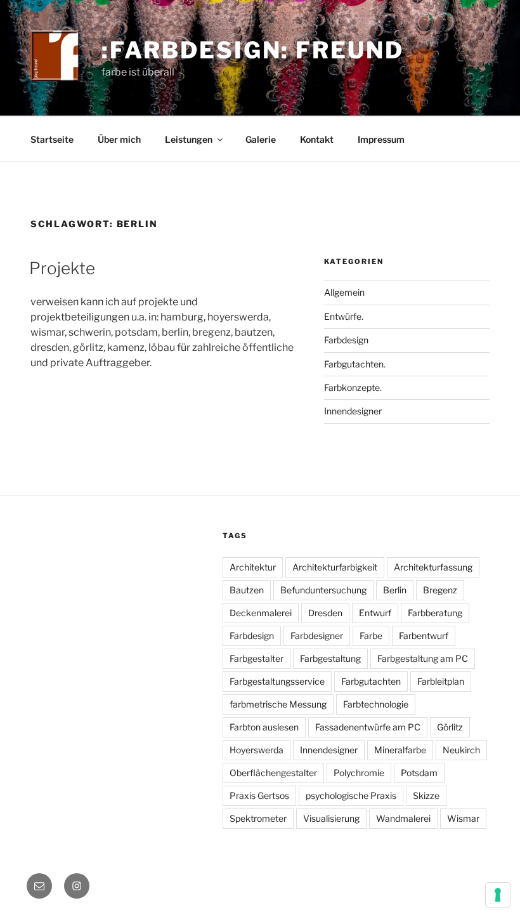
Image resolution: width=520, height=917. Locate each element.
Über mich (119, 139)
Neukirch (461, 749)
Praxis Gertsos (259, 795)
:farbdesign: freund (252, 50)
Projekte (62, 268)
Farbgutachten (371, 681)
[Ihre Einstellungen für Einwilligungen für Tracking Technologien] (498, 895)
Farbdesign (346, 339)
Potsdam (419, 772)
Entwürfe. (343, 316)
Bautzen (247, 589)
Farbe (371, 635)
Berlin (394, 589)
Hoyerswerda (256, 749)
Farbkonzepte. (353, 387)
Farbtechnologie (375, 704)
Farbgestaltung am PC (422, 658)
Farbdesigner (316, 635)
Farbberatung (435, 612)
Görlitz (450, 727)
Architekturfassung (433, 567)
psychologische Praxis (351, 795)
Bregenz (440, 589)
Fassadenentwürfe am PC (367, 727)
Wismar (463, 818)
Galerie (260, 139)
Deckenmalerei (261, 612)
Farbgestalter (256, 658)
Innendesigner (353, 411)
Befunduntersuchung (323, 589)
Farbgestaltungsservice (277, 681)
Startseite (52, 139)
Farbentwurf (423, 635)
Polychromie (359, 772)
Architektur (253, 567)
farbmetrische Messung (278, 704)
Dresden (325, 612)
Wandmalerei (403, 818)
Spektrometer (258, 818)
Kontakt (317, 139)
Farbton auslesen (264, 727)
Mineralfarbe (400, 749)
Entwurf (375, 612)
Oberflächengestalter (273, 772)
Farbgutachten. (355, 364)
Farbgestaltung (330, 658)
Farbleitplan (440, 681)
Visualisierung (331, 818)
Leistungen (188, 139)
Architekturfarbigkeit (334, 567)
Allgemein (344, 292)
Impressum (381, 139)
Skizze (426, 795)
